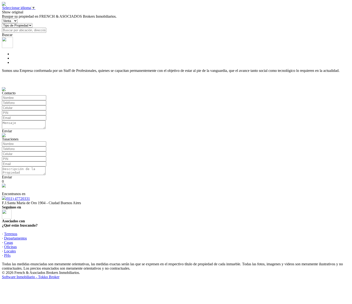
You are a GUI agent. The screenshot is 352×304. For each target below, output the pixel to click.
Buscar (7, 35)
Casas (8, 242)
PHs (7, 255)
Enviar (7, 131)
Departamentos (15, 238)
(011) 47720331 (18, 199)
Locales (10, 251)
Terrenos (10, 234)
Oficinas (10, 247)
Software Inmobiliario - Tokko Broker (30, 277)
